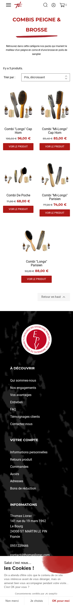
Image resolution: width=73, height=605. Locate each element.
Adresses (16, 481)
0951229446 (19, 546)
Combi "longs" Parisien (36, 263)
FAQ (13, 409)
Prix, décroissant (34, 77)
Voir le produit (18, 146)
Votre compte (24, 440)
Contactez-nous (21, 424)
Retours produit (21, 459)
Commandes (19, 467)
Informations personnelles (28, 452)
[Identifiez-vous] (54, 5)
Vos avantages (20, 395)
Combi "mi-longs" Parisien (55, 197)
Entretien (16, 402)
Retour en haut (53, 297)
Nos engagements (23, 388)
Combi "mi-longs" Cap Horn (55, 131)
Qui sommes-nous (23, 380)
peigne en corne (29, 50)
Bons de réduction (23, 488)
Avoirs (14, 474)
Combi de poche (18, 195)
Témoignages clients (25, 417)
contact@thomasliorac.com (30, 555)
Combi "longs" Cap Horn (18, 131)
